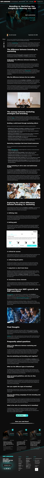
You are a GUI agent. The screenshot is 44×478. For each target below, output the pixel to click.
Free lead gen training (20, 468)
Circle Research (15, 42)
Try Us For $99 (31, 1)
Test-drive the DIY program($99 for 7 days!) (28, 466)
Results (27, 1)
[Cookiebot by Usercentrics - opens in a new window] (34, 231)
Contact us (9, 335)
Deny (12, 245)
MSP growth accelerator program (22, 297)
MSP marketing (28, 70)
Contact (20, 459)
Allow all (32, 245)
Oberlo (13, 117)
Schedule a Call (40, 1)
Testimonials (20, 460)
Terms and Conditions (20, 463)
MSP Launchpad (10, 294)
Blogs (19, 470)
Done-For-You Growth (22, 1)
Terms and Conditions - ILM (21, 465)
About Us (20, 458)
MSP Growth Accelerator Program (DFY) (28, 461)
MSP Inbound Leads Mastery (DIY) (29, 458)
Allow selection (22, 245)
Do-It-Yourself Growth (14, 1)
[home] (5, 1)
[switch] (18, 242)
